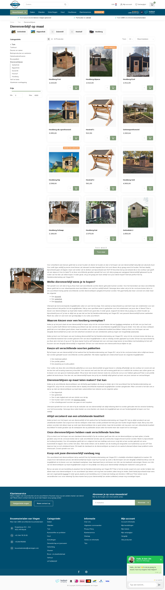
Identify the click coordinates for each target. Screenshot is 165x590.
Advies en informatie (91, 540)
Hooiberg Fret (55, 79)
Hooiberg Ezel (129, 79)
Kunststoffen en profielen (56, 533)
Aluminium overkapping (18, 82)
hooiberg (119, 324)
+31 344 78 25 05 (21, 535)
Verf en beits (14, 79)
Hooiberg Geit (129, 180)
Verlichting (51, 547)
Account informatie (128, 522)
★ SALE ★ (99, 12)
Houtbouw (72, 12)
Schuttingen (52, 12)
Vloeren (50, 550)
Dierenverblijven (29, 22)
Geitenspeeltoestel (131, 130)
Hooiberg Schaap (56, 230)
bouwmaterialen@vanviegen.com (27, 548)
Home (12, 22)
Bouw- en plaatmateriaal (56, 554)
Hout (63, 12)
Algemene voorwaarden (92, 525)
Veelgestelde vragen (21, 503)
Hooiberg (15, 77)
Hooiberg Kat (91, 230)
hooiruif (65, 474)
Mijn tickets (125, 529)
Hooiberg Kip (54, 180)
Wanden (41, 12)
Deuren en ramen (16, 50)
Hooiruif (15, 74)
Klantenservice (85, 12)
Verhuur (50, 558)
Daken (32, 12)
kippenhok (58, 301)
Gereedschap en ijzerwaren (57, 543)
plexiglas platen (79, 400)
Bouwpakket (14, 59)
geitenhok (58, 299)
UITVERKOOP (52, 561)
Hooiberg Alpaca (93, 79)
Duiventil (15, 71)
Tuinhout (13, 47)
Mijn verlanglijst (126, 533)
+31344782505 (20, 542)
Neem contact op (43, 503)
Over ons (87, 522)
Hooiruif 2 (90, 180)
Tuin (19, 22)
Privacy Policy (89, 529)
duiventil (58, 297)
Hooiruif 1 (90, 130)
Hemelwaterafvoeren (17, 56)
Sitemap (87, 536)
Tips (85, 543)
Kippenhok (15, 68)
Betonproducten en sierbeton (20, 53)
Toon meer (101, 252)
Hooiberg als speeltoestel (60, 130)
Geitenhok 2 (128, 230)
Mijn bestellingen (127, 525)
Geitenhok (15, 65)
